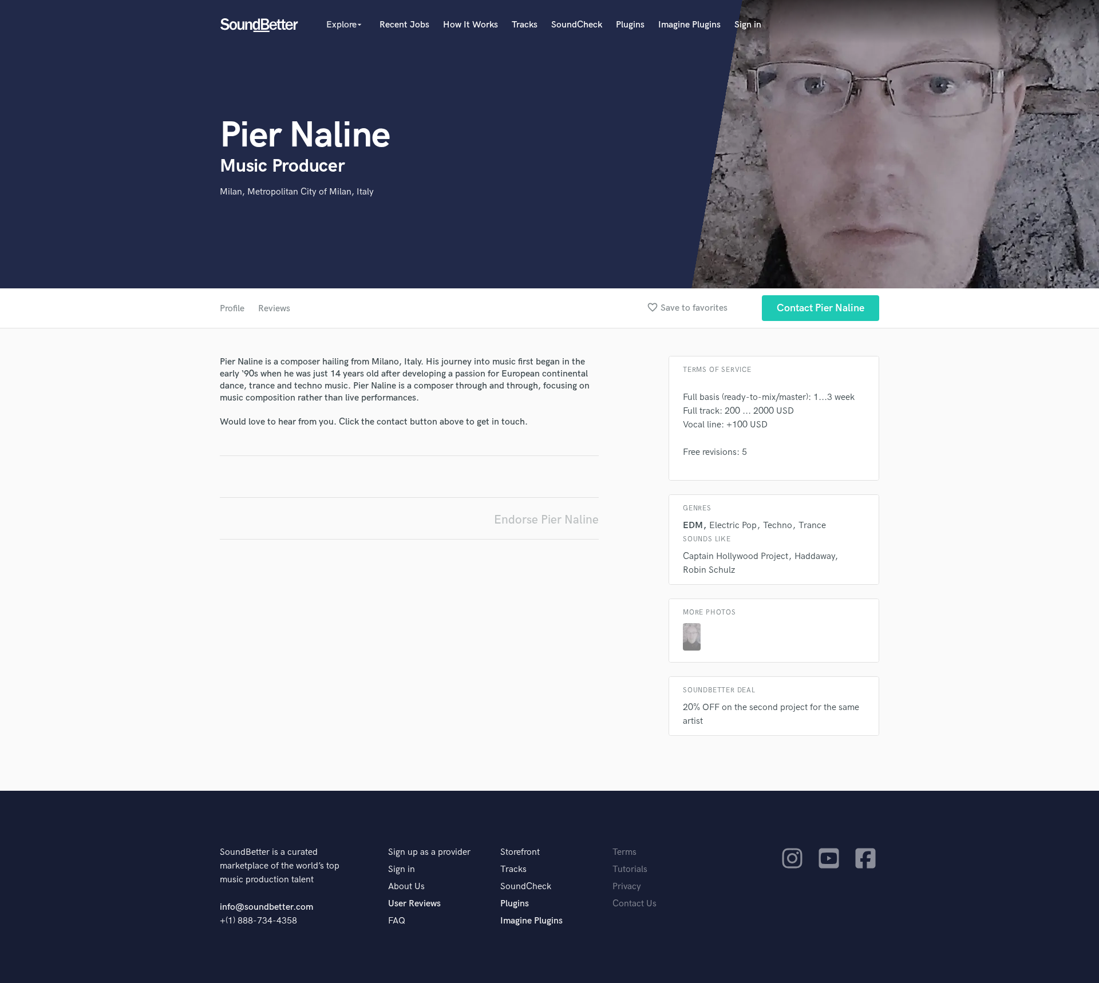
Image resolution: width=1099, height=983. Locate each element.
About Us (406, 886)
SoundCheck (576, 24)
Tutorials (629, 869)
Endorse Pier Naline (546, 520)
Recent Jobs (404, 24)
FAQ (396, 920)
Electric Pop (733, 525)
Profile (232, 308)
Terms (624, 852)
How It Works (470, 24)
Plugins (630, 24)
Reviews (274, 308)
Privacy (626, 886)
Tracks (524, 24)
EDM (693, 525)
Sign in (747, 24)
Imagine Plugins (689, 24)
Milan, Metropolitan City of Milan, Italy (297, 192)
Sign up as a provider (429, 852)
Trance (812, 525)
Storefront (520, 852)
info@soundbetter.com (266, 907)
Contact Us (634, 903)
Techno (777, 525)
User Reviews (414, 903)
